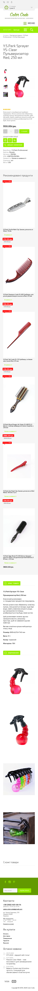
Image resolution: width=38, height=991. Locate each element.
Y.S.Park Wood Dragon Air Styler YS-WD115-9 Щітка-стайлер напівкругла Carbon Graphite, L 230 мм (18, 426)
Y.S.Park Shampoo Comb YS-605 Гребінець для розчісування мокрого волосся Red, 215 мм (18, 295)
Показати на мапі (8, 924)
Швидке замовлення (14, 145)
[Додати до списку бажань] (10, 140)
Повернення (7, 938)
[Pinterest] (14, 882)
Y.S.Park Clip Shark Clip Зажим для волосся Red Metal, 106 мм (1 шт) (18, 491)
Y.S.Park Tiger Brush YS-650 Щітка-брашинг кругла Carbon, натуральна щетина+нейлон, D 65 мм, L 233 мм (18, 557)
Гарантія (6, 940)
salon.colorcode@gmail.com (12, 909)
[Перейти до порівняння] (14, 140)
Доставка (6, 936)
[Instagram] (9, 882)
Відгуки (6, 943)
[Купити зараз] (5, 140)
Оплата (5, 934)
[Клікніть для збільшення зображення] (19, 681)
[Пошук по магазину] (31, 30)
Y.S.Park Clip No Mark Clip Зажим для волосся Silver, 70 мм (18, 230)
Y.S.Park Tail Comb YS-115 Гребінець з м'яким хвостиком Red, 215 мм (17, 360)
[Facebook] (5, 882)
